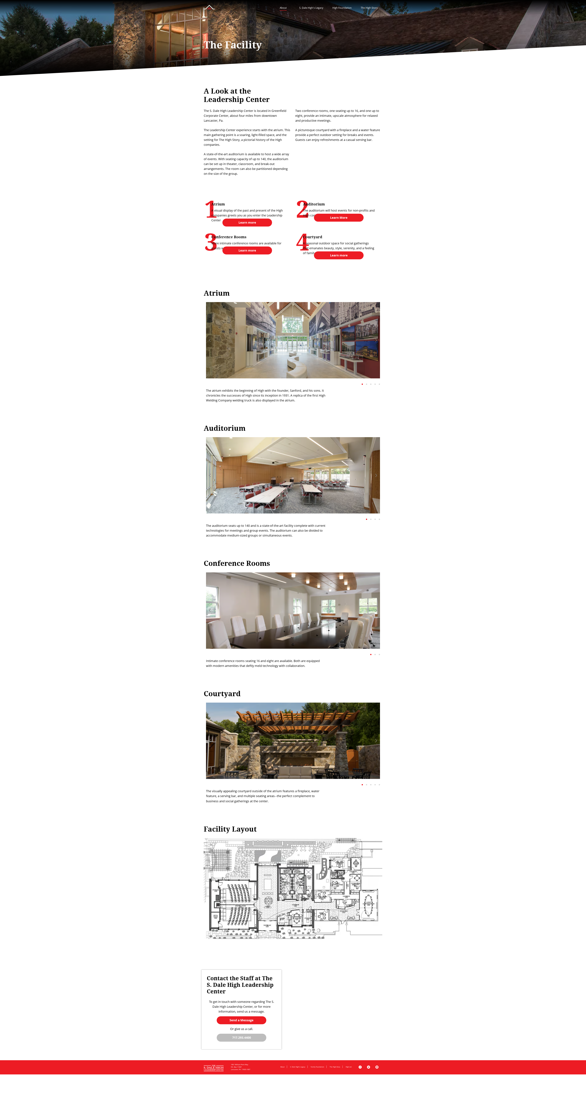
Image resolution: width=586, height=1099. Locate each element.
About (283, 7)
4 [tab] (375, 384)
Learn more (247, 222)
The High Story (369, 7)
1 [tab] (362, 384)
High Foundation (342, 7)
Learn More (338, 218)
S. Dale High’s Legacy (297, 1067)
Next (376, 340)
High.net (349, 1067)
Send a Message (241, 1020)
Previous (210, 340)
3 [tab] (370, 384)
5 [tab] (379, 384)
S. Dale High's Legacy (311, 7)
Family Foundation (317, 1067)
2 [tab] (366, 384)
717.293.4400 (241, 1038)
